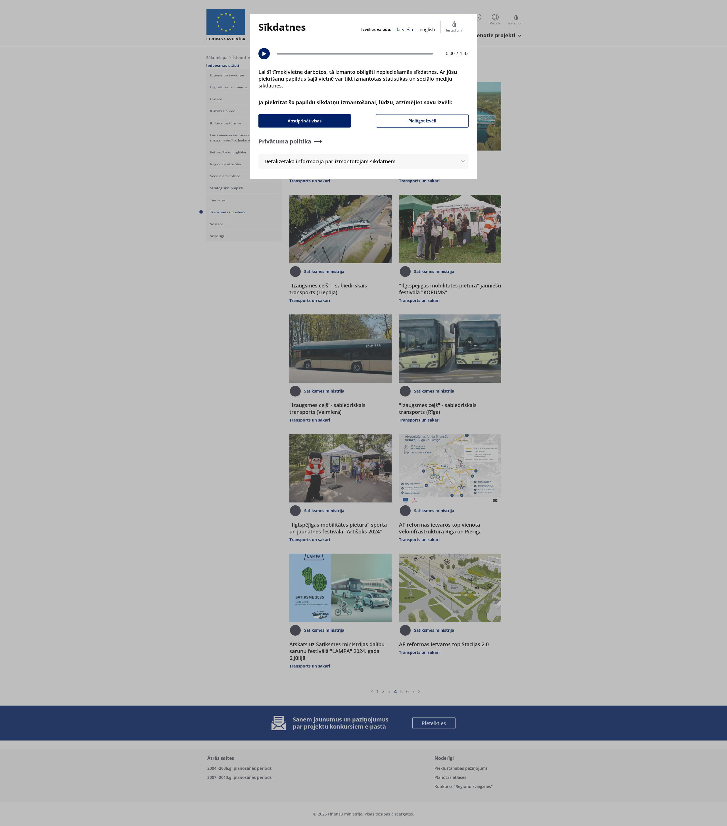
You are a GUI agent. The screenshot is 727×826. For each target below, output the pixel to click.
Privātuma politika (284, 141)
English (427, 29)
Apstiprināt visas (304, 121)
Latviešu (405, 29)
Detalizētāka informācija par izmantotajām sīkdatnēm (330, 161)
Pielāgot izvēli (422, 121)
